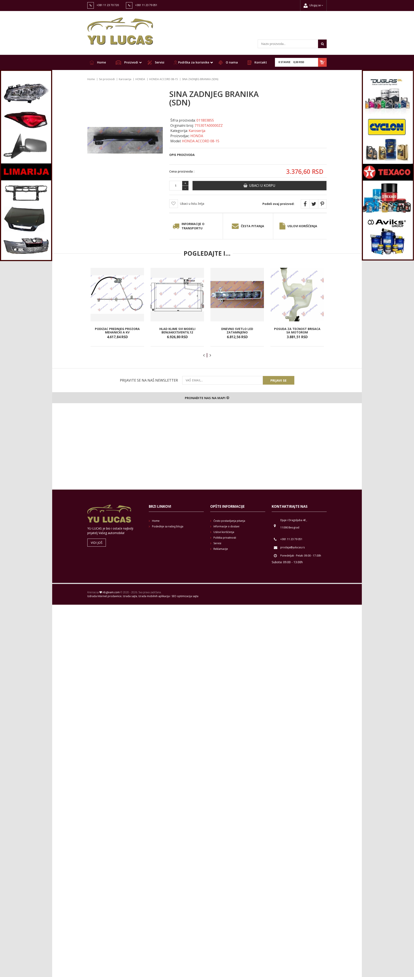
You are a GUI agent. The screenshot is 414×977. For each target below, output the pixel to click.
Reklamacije (220, 549)
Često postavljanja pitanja (229, 521)
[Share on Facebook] (305, 203)
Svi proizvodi (107, 79)
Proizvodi (130, 62)
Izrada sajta (130, 596)
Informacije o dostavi (226, 526)
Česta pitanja (252, 226)
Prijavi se (278, 380)
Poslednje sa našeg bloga (167, 526)
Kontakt (260, 62)
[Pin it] (322, 203)
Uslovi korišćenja (302, 226)
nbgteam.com (111, 592)
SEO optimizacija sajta (185, 596)
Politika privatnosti (224, 537)
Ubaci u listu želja (192, 203)
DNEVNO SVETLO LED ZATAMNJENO (237, 330)
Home (101, 62)
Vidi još (96, 543)
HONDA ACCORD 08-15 (163, 79)
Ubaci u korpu (261, 185)
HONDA (140, 79)
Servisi (159, 62)
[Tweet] (313, 203)
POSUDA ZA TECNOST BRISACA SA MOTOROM (297, 330)
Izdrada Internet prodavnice (104, 596)
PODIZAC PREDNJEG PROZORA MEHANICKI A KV (117, 330)
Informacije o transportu (193, 226)
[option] (117, 307)
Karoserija (125, 79)
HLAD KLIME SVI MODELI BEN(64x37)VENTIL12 (177, 330)
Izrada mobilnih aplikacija (154, 596)
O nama (231, 62)
